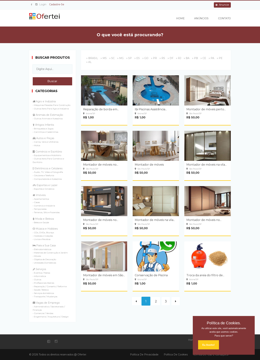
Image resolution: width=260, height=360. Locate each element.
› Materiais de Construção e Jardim (50, 252)
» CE (203, 58)
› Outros (37, 279)
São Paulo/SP (195, 113)
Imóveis (40, 195)
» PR (154, 58)
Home (180, 18)
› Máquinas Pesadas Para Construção (51, 105)
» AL (89, 62)
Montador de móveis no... (100, 164)
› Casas (36, 202)
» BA (186, 58)
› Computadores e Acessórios (47, 179)
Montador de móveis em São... (104, 275)
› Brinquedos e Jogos (43, 128)
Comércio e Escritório (48, 151)
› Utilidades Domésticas (44, 262)
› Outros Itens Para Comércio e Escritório (48, 160)
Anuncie (223, 4)
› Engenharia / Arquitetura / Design (51, 316)
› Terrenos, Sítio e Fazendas (46, 212)
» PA (211, 58)
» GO (145, 58)
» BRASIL (92, 58)
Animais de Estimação (49, 114)
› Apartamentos (41, 199)
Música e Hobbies (46, 228)
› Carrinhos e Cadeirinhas (45, 132)
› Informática (39, 276)
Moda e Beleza (44, 218)
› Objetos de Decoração (44, 259)
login (42, 4)
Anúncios (201, 18)
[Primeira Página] (136, 301)
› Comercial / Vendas (43, 313)
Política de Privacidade (144, 354)
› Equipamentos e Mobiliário (47, 155)
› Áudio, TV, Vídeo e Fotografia (48, 172)
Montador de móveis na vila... (206, 164)
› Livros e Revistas (41, 239)
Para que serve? (224, 335)
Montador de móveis (149, 164)
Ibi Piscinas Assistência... (151, 109)
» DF (170, 58)
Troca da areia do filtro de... (205, 275)
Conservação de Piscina (151, 275)
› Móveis (37, 256)
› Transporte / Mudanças (45, 296)
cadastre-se (56, 4)
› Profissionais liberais (43, 283)
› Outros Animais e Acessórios (48, 118)
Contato (224, 18)
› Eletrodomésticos (42, 249)
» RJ (178, 58)
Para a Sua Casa (46, 245)
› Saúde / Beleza (41, 289)
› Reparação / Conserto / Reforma (50, 286)
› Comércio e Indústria (44, 205)
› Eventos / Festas (41, 272)
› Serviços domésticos (43, 293)
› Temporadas (40, 209)
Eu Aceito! (208, 344)
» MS (104, 58)
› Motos (36, 145)
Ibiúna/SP (90, 113)
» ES (137, 58)
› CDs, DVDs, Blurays (43, 232)
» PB (195, 58)
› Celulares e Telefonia (43, 175)
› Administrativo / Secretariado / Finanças (49, 308)
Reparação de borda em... (101, 109)
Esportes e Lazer (46, 185)
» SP (129, 58)
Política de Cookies (176, 354)
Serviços (40, 269)
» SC (112, 58)
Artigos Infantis (44, 124)
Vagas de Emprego (47, 302)
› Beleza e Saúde (41, 222)
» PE (220, 58)
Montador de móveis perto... (206, 109)
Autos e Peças (45, 138)
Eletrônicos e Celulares (48, 168)
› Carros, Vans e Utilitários (45, 142)
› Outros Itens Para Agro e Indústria (51, 108)
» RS (162, 58)
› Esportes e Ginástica (43, 189)
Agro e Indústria (45, 101)
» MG (120, 58)
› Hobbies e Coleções (43, 236)
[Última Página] (175, 301)
